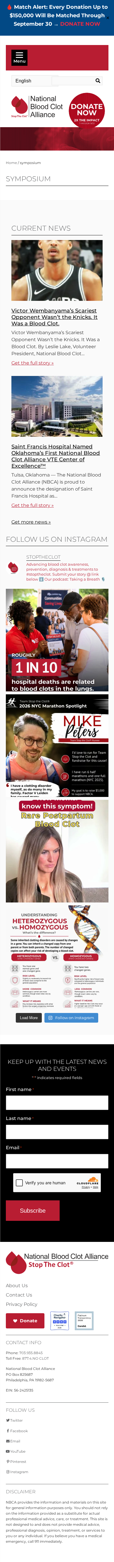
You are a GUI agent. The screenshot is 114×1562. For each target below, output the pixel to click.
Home (11, 162)
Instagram (19, 1472)
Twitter (16, 1420)
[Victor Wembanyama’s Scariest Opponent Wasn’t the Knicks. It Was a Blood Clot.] (57, 299)
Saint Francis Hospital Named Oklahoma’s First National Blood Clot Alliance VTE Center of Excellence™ (55, 456)
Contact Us (19, 1295)
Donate (28, 1320)
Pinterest (18, 1461)
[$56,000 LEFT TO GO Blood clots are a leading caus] (57, 657)
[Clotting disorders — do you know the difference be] (57, 973)
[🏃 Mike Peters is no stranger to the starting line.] (57, 762)
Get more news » (31, 522)
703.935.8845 (31, 1353)
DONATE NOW (80, 24)
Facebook (19, 1431)
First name (20, 1089)
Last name (20, 1118)
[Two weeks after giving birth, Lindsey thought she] (57, 868)
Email (14, 1147)
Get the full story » (32, 363)
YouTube (17, 1451)
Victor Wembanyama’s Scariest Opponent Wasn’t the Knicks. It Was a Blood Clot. (54, 317)
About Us (17, 1285)
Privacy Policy (21, 1304)
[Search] (97, 81)
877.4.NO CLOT (35, 1358)
